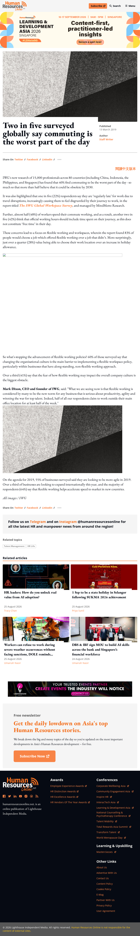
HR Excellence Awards (62, 796)
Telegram (38, 521)
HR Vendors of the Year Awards (68, 802)
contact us (102, 878)
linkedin (47, 159)
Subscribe (99, 6)
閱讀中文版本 (125, 168)
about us (101, 867)
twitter (19, 159)
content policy (104, 883)
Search (117, 5)
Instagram (68, 521)
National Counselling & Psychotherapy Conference (112, 814)
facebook (32, 159)
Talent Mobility (106, 821)
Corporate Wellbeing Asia (111, 786)
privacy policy (104, 905)
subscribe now (37, 757)
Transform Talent (108, 832)
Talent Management (14, 546)
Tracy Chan (10, 610)
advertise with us (106, 872)
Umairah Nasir (12, 663)
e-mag (100, 894)
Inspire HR (104, 796)
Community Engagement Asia (113, 791)
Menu (132, 5)
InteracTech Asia (107, 802)
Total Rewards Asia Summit (112, 826)
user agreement (105, 911)
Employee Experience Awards (67, 786)
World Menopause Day (109, 837)
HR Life (31, 546)
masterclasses (106, 852)
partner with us (105, 900)
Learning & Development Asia (113, 807)
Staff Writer (106, 139)
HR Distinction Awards (63, 791)
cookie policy (103, 889)
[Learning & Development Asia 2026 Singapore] (70, 30)
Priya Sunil (78, 610)
